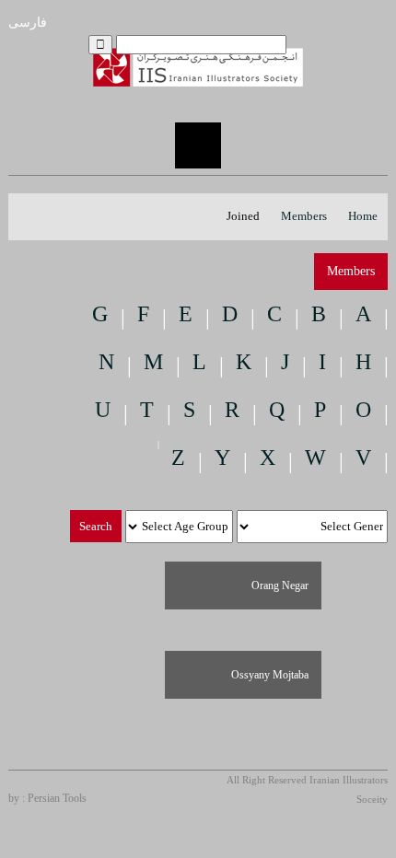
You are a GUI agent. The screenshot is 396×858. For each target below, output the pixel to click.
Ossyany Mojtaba (270, 674)
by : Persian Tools (47, 798)
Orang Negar (280, 585)
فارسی (27, 22)
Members (304, 216)
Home (363, 216)
